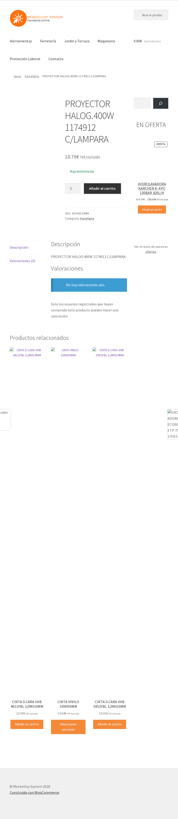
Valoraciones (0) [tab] (22, 260)
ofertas (150, 252)
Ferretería (48, 41)
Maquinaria (106, 41)
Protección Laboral (25, 58)
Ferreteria (32, 76)
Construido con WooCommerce (34, 792)
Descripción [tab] (19, 247)
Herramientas (21, 41)
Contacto (56, 58)
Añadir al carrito (102, 188)
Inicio (17, 76)
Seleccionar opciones (68, 727)
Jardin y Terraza (76, 41)
